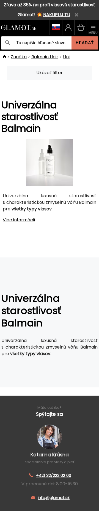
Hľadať (85, 42)
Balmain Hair (44, 57)
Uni (66, 57)
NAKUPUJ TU (56, 14)
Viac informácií (19, 220)
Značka (19, 57)
